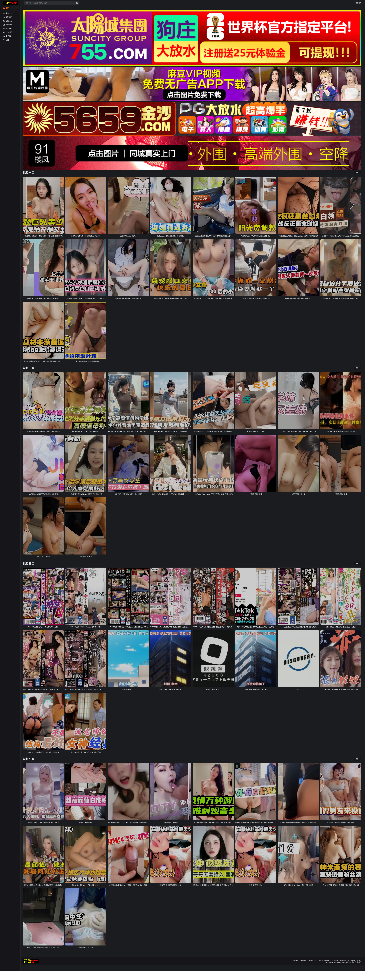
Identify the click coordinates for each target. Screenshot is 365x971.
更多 (357, 172)
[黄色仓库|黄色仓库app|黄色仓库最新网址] (10, 3)
